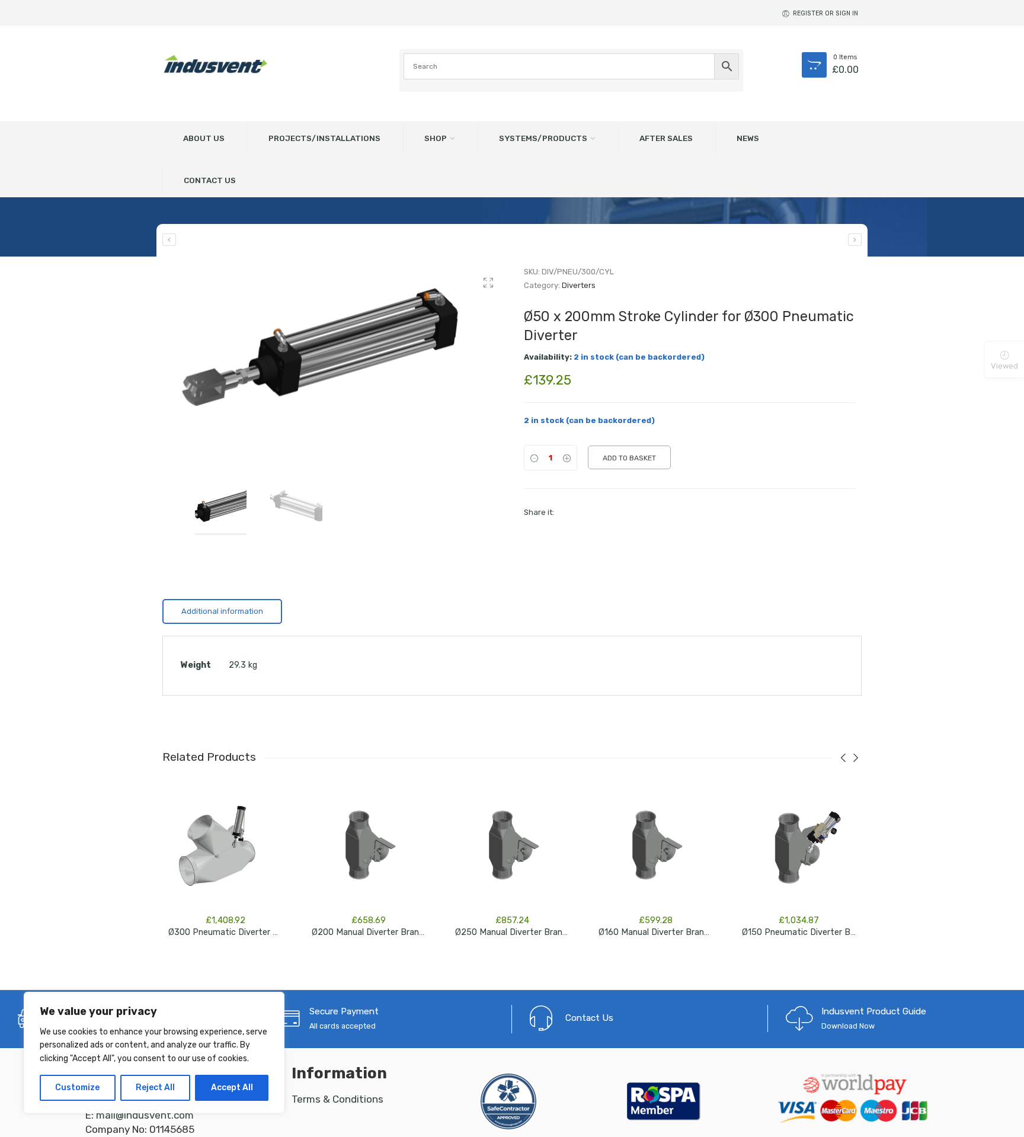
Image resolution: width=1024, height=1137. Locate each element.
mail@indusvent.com (145, 1115)
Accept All (232, 1087)
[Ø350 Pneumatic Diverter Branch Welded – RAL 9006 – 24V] (855, 239)
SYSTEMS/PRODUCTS (543, 138)
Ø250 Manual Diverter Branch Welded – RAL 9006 (553, 932)
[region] (154, 1052)
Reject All (155, 1087)
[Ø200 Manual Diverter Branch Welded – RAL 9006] (368, 850)
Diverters (579, 285)
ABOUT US (204, 138)
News (748, 138)
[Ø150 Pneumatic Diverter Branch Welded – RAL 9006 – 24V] (799, 850)
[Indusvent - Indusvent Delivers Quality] (215, 64)
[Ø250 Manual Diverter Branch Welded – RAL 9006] (512, 850)
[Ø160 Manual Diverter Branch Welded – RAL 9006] (655, 850)
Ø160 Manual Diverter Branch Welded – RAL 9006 (696, 932)
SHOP (435, 138)
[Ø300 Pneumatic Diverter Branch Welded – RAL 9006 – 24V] (169, 239)
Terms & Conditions (337, 1099)
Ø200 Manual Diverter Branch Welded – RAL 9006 (410, 932)
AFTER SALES (666, 138)
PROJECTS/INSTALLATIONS (324, 138)
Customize (77, 1087)
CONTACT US (210, 180)
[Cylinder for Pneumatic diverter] (334, 348)
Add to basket (629, 458)
